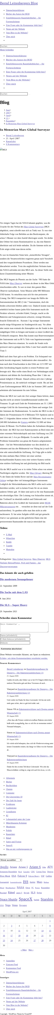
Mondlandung (10, 888)
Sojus (39, 892)
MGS (48, 559)
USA (2, 905)
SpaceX (9, 845)
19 (27, 936)
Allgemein (10, 778)
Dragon (50, 872)
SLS (33, 892)
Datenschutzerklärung (16, 56)
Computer (10, 793)
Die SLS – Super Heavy (13, 605)
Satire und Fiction (13, 842)
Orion (28, 888)
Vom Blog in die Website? (18, 80)
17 (11, 936)
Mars (39, 881)
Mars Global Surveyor (21, 559)
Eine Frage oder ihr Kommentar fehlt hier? (26, 72)
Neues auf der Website (16, 76)
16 (4, 936)
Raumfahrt (11, 141)
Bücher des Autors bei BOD (19, 60)
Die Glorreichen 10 (14, 797)
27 (35, 940)
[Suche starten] (29, 94)
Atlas (44, 867)
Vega (7, 905)
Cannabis (26, 872)
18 (19, 936)
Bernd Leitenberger (15, 135)
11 (19, 931)
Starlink (36, 900)
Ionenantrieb (4, 882)
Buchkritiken (11, 785)
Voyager (23, 905)
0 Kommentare (13, 144)
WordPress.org (12, 972)
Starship (47, 899)
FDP (42, 876)
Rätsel (8, 838)
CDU (33, 872)
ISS (25, 882)
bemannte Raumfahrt (8, 872)
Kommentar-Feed (13, 968)
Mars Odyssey (36, 473)
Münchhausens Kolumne (16, 823)
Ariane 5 (23, 866)
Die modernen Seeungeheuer (16, 579)
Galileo (49, 876)
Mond (2, 888)
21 (42, 936)
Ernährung (10, 804)
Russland (3, 893)
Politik (9, 830)
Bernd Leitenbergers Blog (19, 3)
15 (50, 931)
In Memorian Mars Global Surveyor (20, 123)
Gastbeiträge (11, 808)
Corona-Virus (41, 872)
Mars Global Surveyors (34, 227)
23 (4, 940)
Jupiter (32, 882)
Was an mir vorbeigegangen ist (19, 849)
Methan (46, 882)
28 (42, 940)
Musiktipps (10, 827)
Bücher (9, 782)
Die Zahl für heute (14, 800)
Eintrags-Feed (12, 964)
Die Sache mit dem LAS (14, 592)
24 (11, 940)
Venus (15, 905)
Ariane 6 (35, 867)
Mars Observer (16, 283)
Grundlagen (11, 812)
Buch (20, 872)
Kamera (24, 422)
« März (24, 950)
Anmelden (10, 961)
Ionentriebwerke (16, 882)
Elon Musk (5, 876)
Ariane (13, 866)
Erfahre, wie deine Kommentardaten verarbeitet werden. (24, 658)
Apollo (4, 866)
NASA (20, 887)
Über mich (11, 84)
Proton (37, 888)
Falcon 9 (22, 875)
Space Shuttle (8, 899)
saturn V (19, 893)
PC (33, 888)
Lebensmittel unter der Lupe (18, 819)
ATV (50, 866)
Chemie (9, 789)
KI (7, 815)
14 (42, 931)
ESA (14, 876)
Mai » (30, 950)
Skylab (26, 893)
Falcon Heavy (34, 876)
